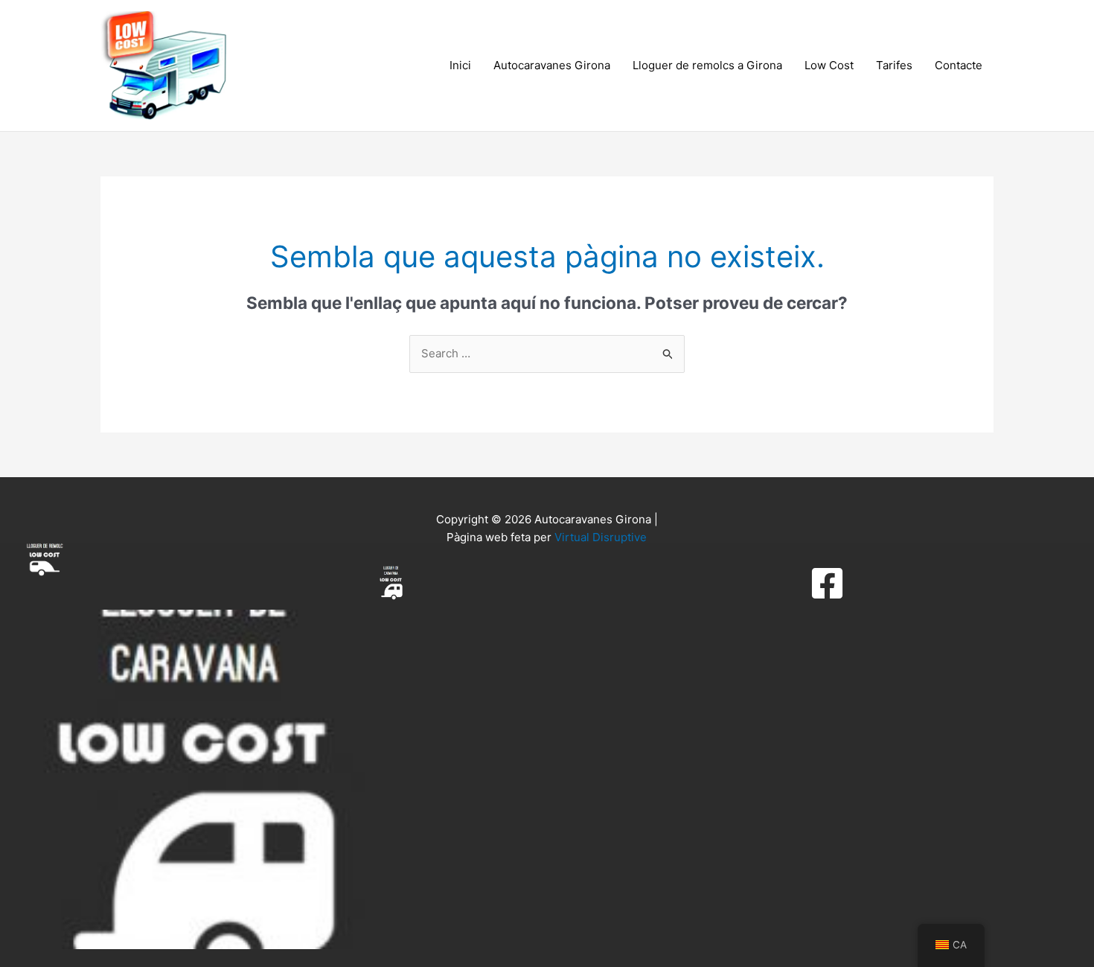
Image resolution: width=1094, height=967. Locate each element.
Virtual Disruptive (600, 537)
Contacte (958, 65)
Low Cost (829, 65)
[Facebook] (827, 583)
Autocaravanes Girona (551, 65)
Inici (460, 65)
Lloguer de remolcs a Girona (707, 65)
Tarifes (894, 65)
